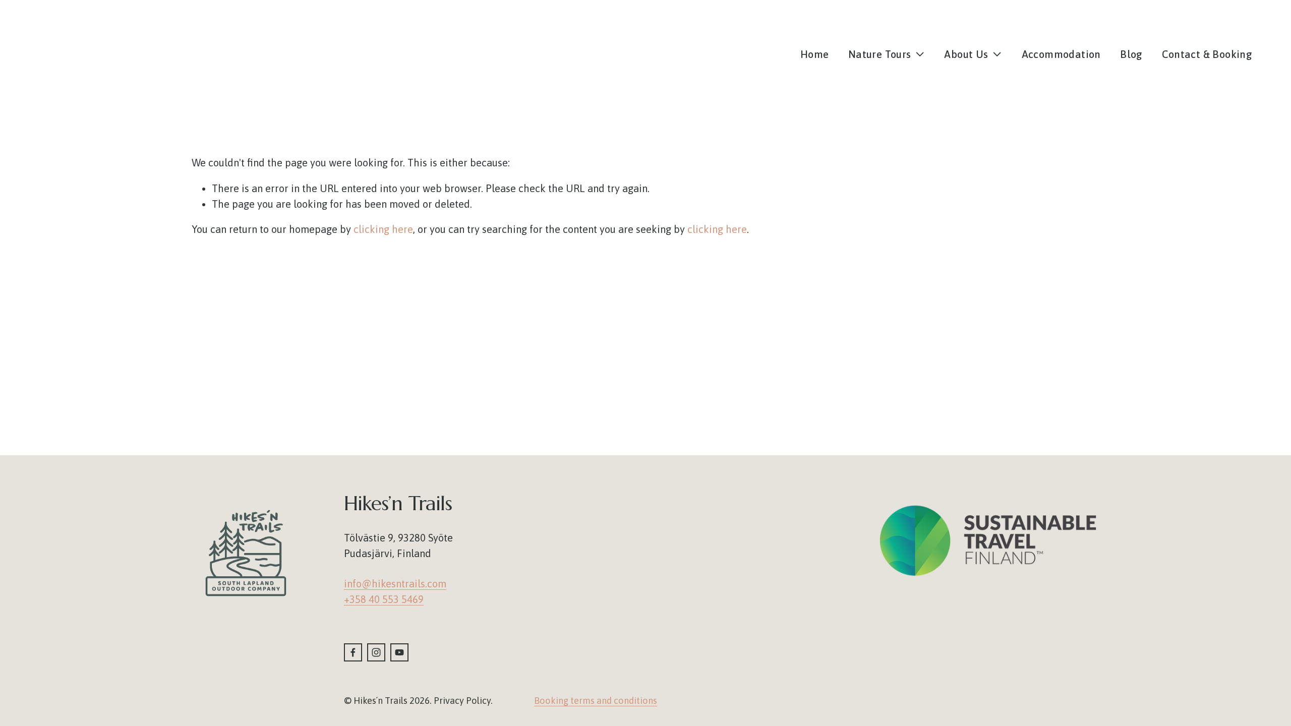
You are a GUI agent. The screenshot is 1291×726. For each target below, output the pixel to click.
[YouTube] (399, 652)
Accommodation (1061, 54)
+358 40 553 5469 (384, 599)
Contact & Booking (1207, 54)
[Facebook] (353, 652)
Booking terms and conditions (595, 700)
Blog (1131, 54)
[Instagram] (376, 652)
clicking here (383, 229)
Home (814, 54)
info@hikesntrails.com (395, 583)
